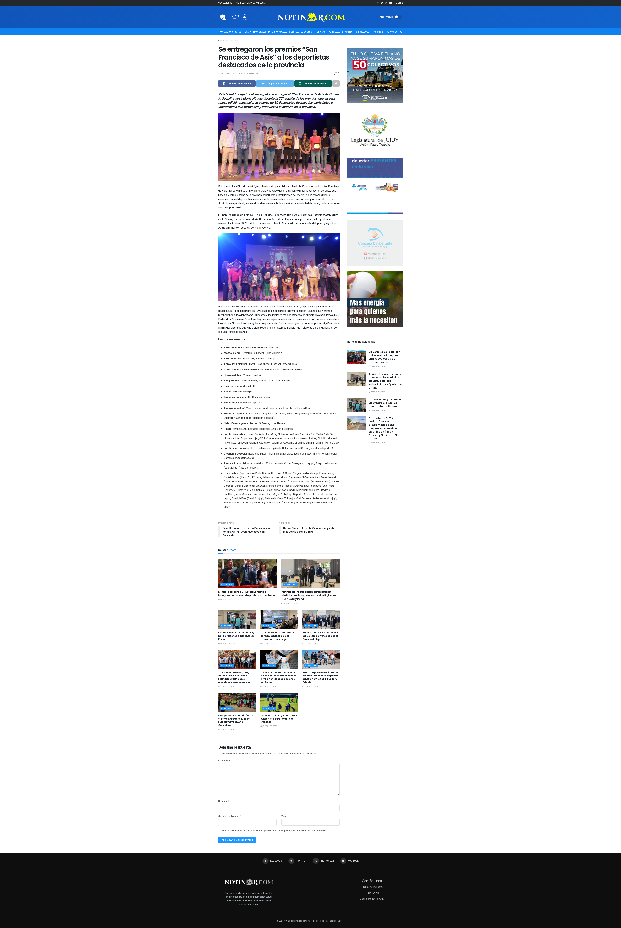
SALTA (248, 31)
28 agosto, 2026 (227, 599)
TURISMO (320, 31)
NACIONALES (259, 31)
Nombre (223, 801)
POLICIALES (334, 31)
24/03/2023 (223, 73)
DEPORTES (347, 31)
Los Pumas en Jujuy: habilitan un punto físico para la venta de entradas (278, 718)
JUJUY (238, 31)
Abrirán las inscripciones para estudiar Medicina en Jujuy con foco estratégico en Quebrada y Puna (308, 595)
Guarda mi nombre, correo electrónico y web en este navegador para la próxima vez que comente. (274, 830)
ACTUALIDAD (226, 31)
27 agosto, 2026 (269, 643)
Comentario (226, 760)
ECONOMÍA (306, 31)
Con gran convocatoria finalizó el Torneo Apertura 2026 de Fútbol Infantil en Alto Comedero (236, 720)
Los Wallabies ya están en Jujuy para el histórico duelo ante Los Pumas (236, 636)
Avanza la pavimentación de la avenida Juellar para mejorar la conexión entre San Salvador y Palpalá (320, 677)
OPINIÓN (378, 31)
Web (283, 816)
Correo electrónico (229, 816)
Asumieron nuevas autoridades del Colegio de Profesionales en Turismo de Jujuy (320, 636)
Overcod (310, 920)
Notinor (287, 920)
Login (400, 2)
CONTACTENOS (225, 2)
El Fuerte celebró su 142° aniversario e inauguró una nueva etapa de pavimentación (247, 593)
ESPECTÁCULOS (362, 31)
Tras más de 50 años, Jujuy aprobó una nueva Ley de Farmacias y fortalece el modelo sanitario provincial (234, 677)
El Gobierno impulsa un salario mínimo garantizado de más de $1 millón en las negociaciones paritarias (278, 677)
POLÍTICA (294, 31)
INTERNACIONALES (277, 31)
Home (221, 40)
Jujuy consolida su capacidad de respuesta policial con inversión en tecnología (277, 636)
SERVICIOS (392, 31)
